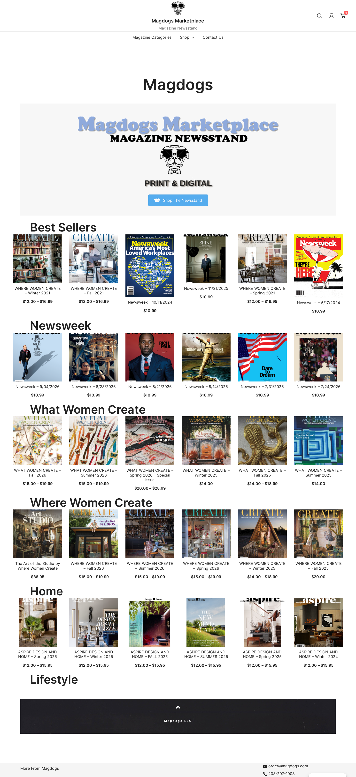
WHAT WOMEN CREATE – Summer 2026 (93, 472)
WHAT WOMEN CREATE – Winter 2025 (206, 472)
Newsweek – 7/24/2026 (319, 386)
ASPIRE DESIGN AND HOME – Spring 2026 (37, 654)
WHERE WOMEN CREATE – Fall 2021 (94, 290)
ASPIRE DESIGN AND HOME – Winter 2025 (93, 654)
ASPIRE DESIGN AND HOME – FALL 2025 (150, 654)
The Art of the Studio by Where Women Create (37, 565)
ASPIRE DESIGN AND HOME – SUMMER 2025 (206, 654)
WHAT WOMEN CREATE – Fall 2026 (37, 472)
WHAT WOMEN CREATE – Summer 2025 (318, 472)
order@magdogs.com (288, 765)
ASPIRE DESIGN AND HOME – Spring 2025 (262, 654)
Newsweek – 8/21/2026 (150, 386)
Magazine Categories (151, 37)
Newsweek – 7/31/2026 (262, 386)
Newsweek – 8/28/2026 (94, 386)
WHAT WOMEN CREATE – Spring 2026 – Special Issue (149, 475)
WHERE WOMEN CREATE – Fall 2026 (94, 565)
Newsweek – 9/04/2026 (37, 386)
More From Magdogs (39, 768)
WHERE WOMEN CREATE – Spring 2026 (206, 565)
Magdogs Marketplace (178, 21)
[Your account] (331, 16)
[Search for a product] (320, 15)
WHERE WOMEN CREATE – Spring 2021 (262, 290)
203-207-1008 (281, 773)
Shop (184, 37)
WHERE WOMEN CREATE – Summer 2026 (150, 565)
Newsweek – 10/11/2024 (150, 302)
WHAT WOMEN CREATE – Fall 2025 (262, 472)
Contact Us (213, 37)
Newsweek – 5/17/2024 (318, 302)
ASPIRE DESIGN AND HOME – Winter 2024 (318, 654)
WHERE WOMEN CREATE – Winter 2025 (262, 565)
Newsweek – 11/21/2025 (206, 288)
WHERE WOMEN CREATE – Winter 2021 (38, 290)
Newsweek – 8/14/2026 (206, 386)
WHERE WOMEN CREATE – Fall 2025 (318, 565)
